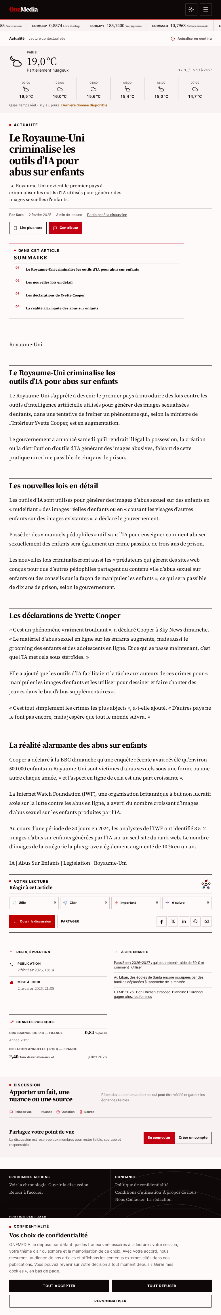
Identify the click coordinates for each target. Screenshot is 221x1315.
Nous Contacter (130, 1199)
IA (12, 862)
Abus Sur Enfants (39, 862)
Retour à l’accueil (26, 1192)
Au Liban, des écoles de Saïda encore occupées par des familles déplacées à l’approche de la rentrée (158, 979)
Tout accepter (59, 1286)
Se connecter (159, 1138)
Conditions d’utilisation (138, 1192)
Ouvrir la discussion (68, 1185)
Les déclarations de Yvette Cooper (55, 295)
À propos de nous (180, 1192)
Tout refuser (162, 1286)
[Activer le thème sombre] (191, 9)
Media (23, 9)
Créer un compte (193, 1138)
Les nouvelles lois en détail (49, 282)
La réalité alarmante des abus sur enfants (62, 308)
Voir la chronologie (28, 1185)
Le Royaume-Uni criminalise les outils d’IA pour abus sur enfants (82, 269)
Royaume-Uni (110, 862)
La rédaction (159, 1199)
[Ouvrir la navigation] (206, 9)
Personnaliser (110, 1301)
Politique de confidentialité (142, 1185)
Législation (76, 862)
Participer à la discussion (107, 215)
